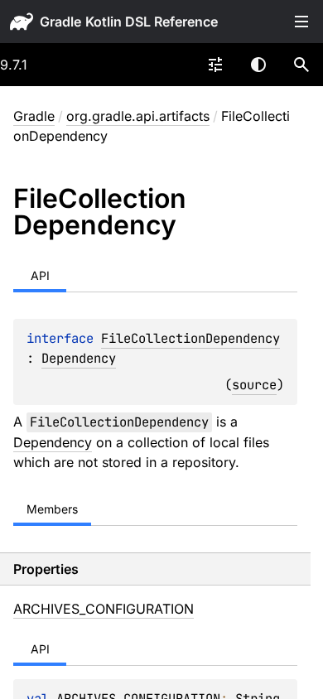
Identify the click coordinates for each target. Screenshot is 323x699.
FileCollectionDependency (190, 338)
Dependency (78, 358)
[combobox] (215, 64)
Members (52, 509)
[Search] (301, 64)
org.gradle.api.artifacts (138, 116)
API (40, 275)
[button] (301, 64)
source (254, 384)
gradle (60, 21)
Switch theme (258, 64)
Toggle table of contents (301, 21)
